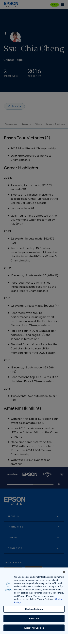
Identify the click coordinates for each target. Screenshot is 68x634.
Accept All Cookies (34, 628)
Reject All (34, 618)
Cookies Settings (34, 609)
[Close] (64, 572)
